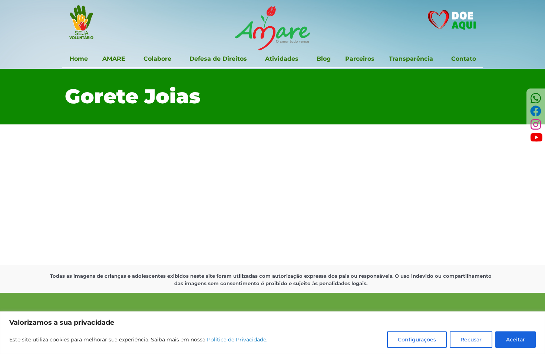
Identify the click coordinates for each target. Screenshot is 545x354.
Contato (463, 58)
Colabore (157, 58)
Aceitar (515, 339)
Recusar (471, 339)
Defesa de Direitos (218, 58)
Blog (324, 58)
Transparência (411, 58)
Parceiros (359, 58)
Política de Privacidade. (237, 339)
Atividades (281, 58)
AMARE (113, 58)
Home (78, 58)
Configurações (417, 339)
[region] (272, 332)
